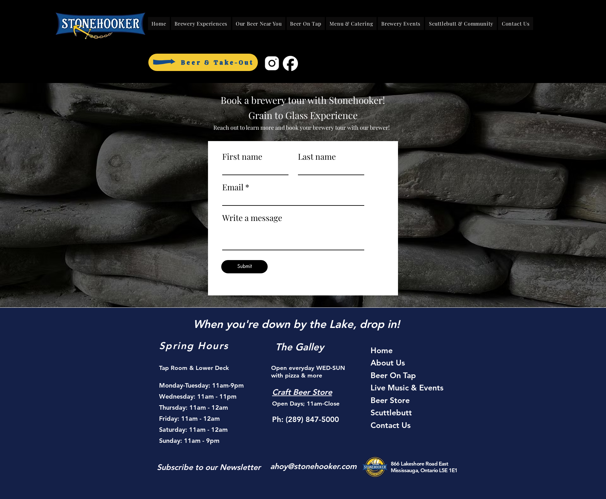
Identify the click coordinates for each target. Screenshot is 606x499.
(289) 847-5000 (312, 419)
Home (382, 350)
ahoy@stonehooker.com (313, 466)
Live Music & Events (407, 387)
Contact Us (391, 425)
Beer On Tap (393, 375)
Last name (317, 156)
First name (242, 156)
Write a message (252, 218)
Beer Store (390, 400)
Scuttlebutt (391, 412)
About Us (388, 362)
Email (232, 187)
